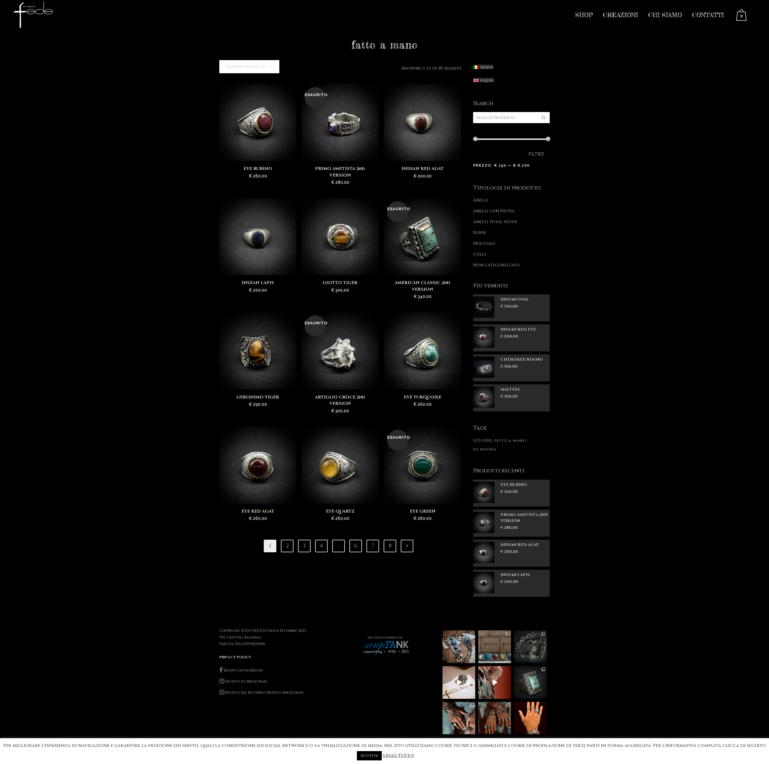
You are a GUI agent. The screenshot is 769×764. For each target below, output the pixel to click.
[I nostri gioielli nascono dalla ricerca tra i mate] (494, 682)
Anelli (480, 200)
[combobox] (249, 66)
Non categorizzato (496, 265)
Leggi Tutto (398, 755)
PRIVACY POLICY (235, 657)
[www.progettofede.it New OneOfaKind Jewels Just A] (530, 646)
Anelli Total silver (495, 222)
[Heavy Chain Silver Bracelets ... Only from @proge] (458, 646)
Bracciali (484, 243)
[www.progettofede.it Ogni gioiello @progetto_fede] (530, 682)
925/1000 (482, 440)
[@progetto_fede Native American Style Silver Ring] (494, 646)
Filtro (536, 154)
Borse (479, 232)
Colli (479, 254)
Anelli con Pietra (494, 211)
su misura (485, 449)
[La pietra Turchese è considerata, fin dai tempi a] (494, 718)
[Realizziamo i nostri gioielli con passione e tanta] (458, 682)
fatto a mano (510, 440)
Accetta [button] (369, 755)
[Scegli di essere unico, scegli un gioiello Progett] (458, 718)
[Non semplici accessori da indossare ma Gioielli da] (530, 718)
